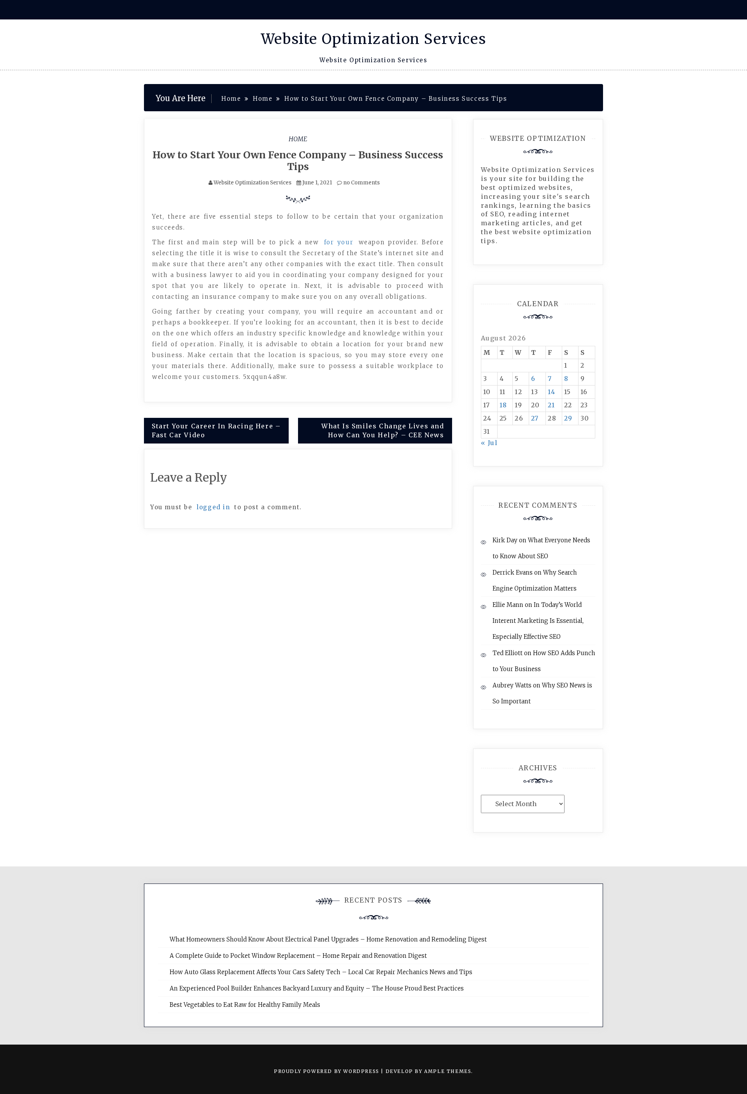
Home (298, 139)
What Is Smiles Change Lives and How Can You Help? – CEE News (382, 430)
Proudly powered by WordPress (327, 1071)
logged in (213, 507)
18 (503, 405)
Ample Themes (447, 1071)
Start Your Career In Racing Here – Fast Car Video (216, 430)
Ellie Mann (508, 604)
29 (568, 418)
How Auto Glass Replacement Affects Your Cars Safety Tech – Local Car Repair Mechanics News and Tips (321, 972)
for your (338, 242)
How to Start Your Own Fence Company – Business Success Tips (298, 161)
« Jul (489, 443)
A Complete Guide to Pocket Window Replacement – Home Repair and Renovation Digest (298, 955)
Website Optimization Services (373, 39)
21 (551, 405)
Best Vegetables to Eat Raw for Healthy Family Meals (245, 1004)
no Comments (361, 182)
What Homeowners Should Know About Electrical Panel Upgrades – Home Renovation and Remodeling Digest (328, 939)
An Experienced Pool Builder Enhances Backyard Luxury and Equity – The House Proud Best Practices (317, 988)
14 (551, 392)
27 (535, 418)
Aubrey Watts (512, 685)
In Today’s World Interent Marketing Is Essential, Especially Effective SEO (538, 620)
